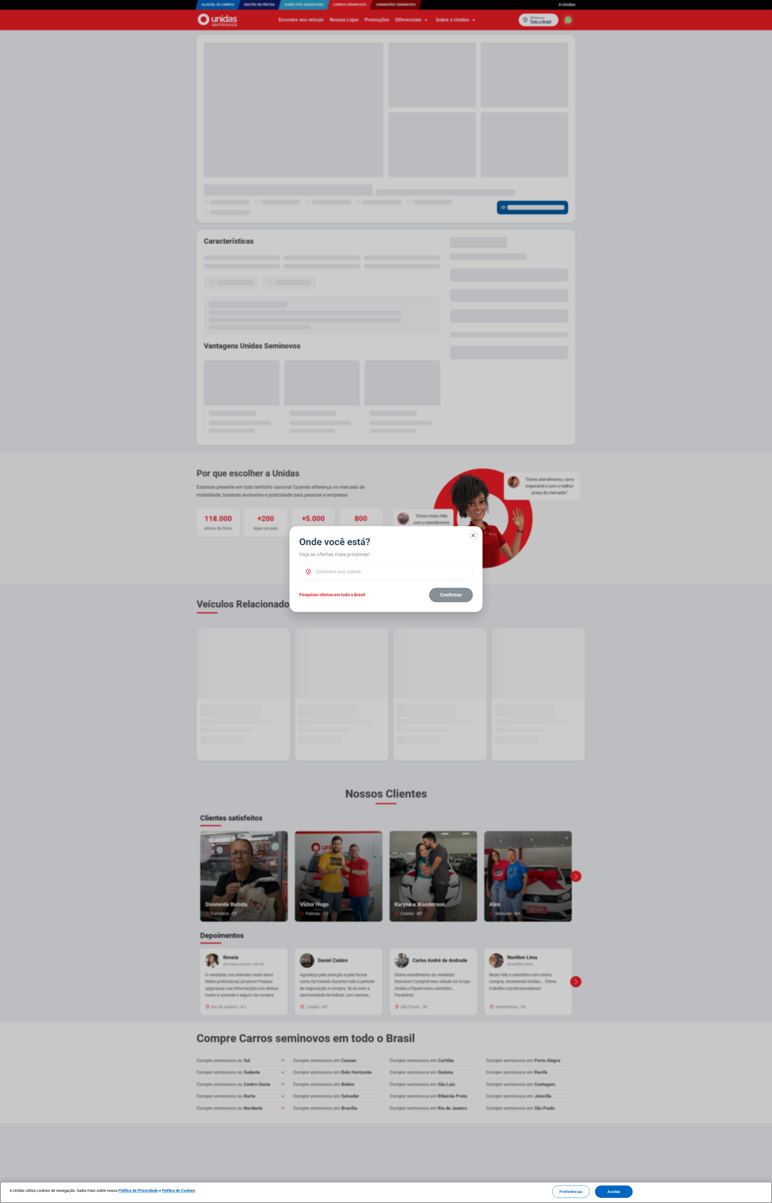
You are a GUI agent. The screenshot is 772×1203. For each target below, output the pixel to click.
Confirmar (451, 595)
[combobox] (391, 572)
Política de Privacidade (138, 1190)
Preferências (571, 1191)
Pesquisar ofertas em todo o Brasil (332, 594)
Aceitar (613, 1191)
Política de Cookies (178, 1190)
